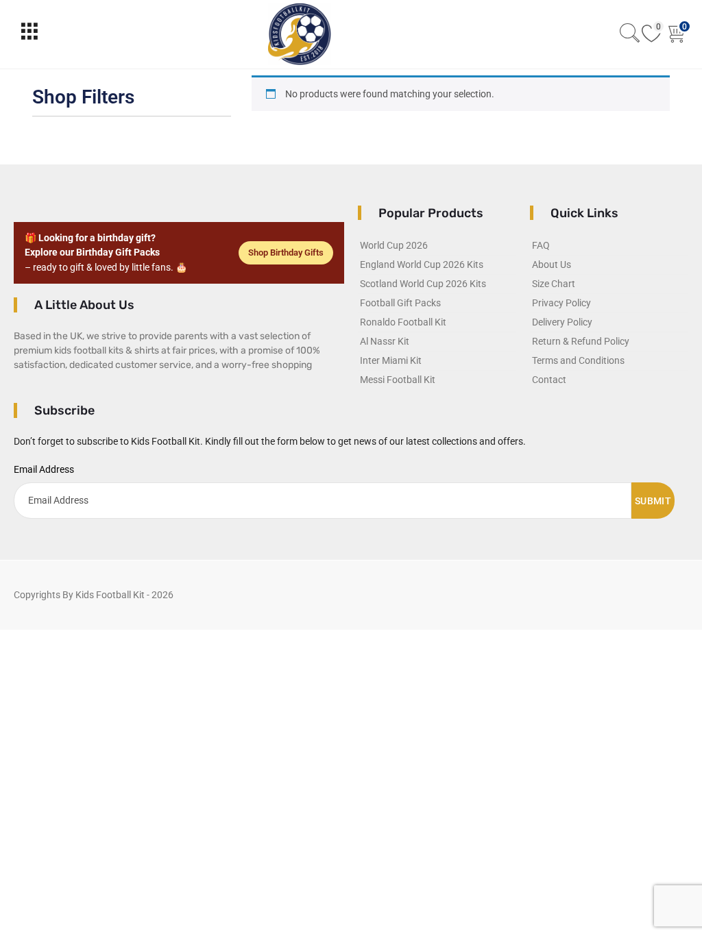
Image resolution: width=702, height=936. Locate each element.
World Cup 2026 (394, 245)
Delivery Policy (562, 322)
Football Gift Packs (400, 302)
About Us (551, 264)
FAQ (541, 245)
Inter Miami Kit (391, 360)
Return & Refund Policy (580, 341)
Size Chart (553, 283)
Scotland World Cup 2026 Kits (423, 283)
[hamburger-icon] (29, 35)
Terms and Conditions (578, 360)
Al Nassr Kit (384, 341)
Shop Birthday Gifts (286, 252)
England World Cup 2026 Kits (421, 264)
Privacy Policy (561, 302)
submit (653, 500)
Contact (549, 379)
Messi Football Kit (397, 379)
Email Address (44, 469)
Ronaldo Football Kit (403, 322)
